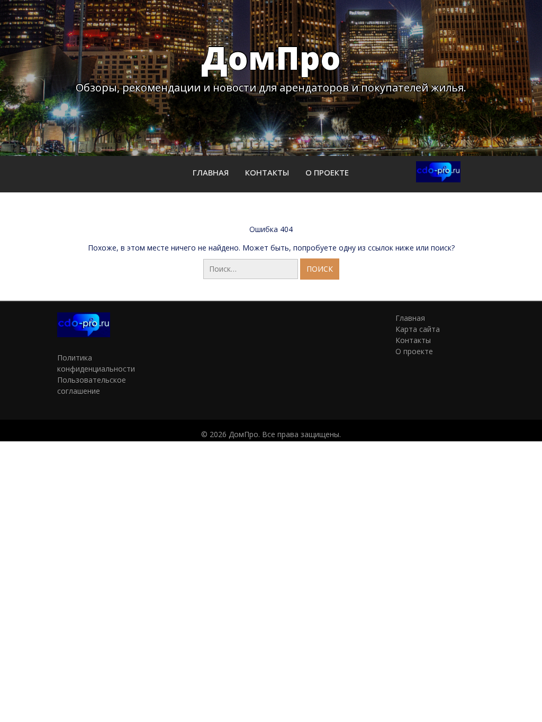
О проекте (327, 172)
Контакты (267, 172)
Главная (211, 172)
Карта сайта (417, 329)
